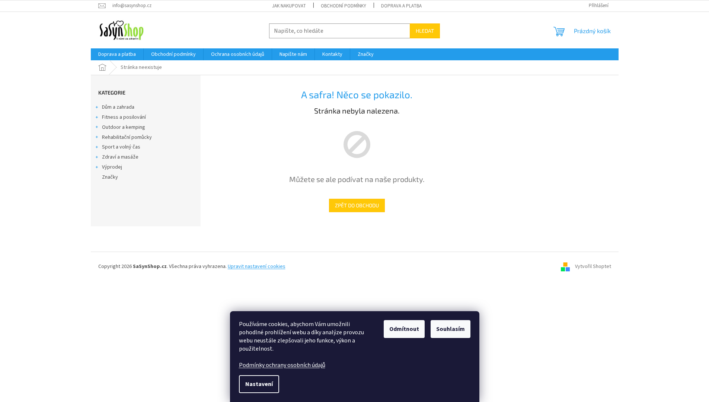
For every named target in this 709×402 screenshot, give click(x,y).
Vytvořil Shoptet (593, 266)
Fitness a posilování (124, 117)
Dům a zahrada (118, 107)
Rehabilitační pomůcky (127, 137)
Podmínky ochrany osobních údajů (282, 365)
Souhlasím (450, 329)
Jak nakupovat (289, 6)
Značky (110, 177)
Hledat (425, 31)
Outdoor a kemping (123, 127)
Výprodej (112, 167)
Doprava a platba (401, 6)
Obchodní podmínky (343, 6)
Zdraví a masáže (120, 157)
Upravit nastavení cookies (256, 266)
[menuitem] (117, 54)
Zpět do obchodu (357, 205)
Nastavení (259, 384)
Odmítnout (404, 329)
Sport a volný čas (121, 147)
